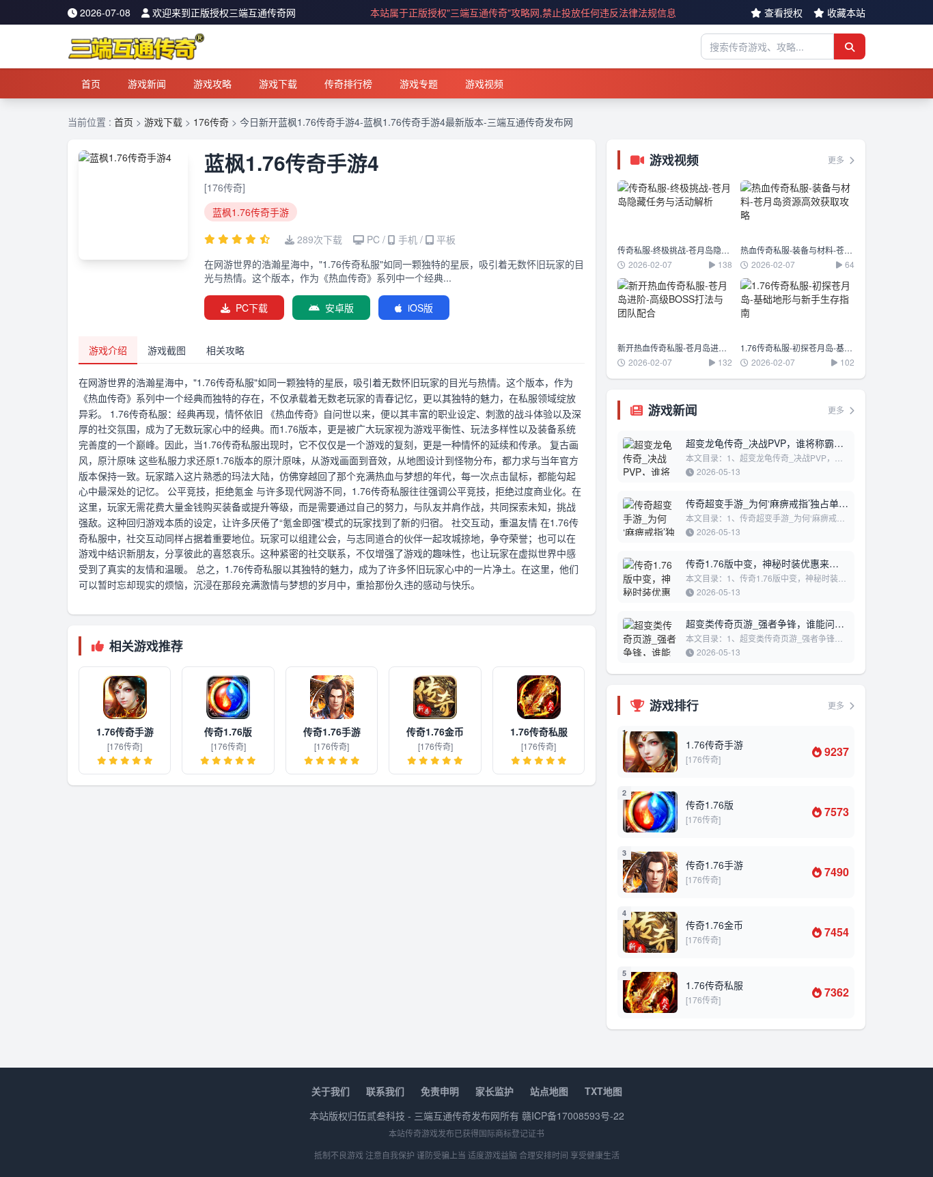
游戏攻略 (212, 83)
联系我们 (385, 1091)
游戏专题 (419, 83)
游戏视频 (484, 83)
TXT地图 (603, 1091)
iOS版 (420, 307)
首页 (90, 83)
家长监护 (494, 1091)
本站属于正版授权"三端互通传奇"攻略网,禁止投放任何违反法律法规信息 (523, 12)
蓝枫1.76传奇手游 (250, 212)
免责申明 (440, 1091)
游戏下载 (278, 83)
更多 (837, 159)
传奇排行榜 (348, 83)
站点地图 (549, 1091)
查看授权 (783, 12)
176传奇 (211, 121)
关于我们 (330, 1091)
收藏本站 (846, 12)
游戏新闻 (147, 83)
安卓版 (339, 307)
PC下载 (252, 307)
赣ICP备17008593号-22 (573, 1115)
